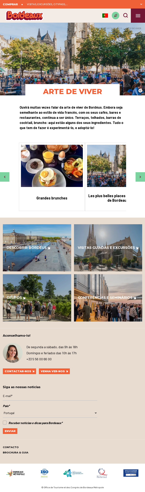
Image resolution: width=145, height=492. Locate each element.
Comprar (10, 4)
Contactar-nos (18, 371)
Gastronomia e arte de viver (106, 28)
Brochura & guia (15, 452)
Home (83, 28)
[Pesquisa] (125, 15)
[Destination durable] (115, 15)
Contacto (11, 447)
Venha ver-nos (53, 371)
